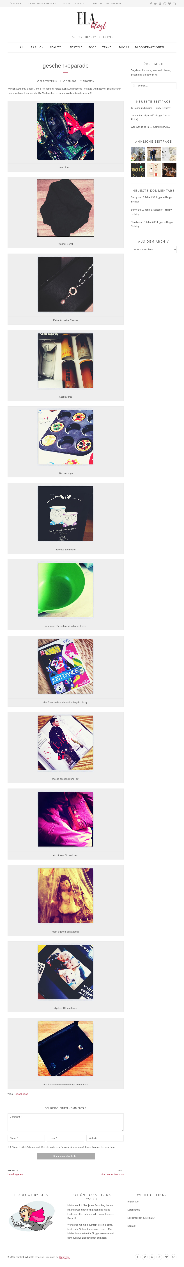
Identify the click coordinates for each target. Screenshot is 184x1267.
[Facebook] (138, 1257)
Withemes (64, 1257)
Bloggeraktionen (149, 47)
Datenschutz (113, 3)
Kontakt (65, 3)
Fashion (37, 47)
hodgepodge (21, 1094)
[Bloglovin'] (166, 1257)
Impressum (96, 3)
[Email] (173, 1257)
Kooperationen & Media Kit (41, 3)
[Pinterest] (152, 1257)
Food (92, 47)
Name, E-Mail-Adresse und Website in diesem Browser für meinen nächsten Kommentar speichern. (63, 1147)
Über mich (15, 3)
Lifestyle (75, 47)
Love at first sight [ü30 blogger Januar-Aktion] (151, 117)
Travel (107, 47)
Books (124, 47)
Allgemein (88, 81)
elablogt (71, 81)
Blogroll (80, 3)
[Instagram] (159, 1257)
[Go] (134, 85)
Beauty (55, 47)
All (22, 47)
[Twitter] (145, 1257)
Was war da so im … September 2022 (150, 127)
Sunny (134, 197)
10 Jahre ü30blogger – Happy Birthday (151, 108)
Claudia (135, 222)
